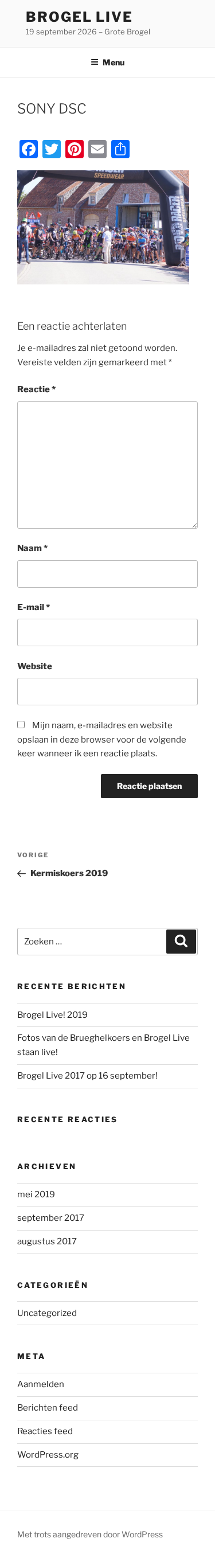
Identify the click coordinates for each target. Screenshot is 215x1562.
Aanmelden (40, 1384)
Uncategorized (47, 1313)
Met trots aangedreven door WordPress (90, 1534)
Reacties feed (45, 1431)
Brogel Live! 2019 (52, 1015)
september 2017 (50, 1218)
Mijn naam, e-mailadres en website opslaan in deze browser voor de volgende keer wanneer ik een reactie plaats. (101, 739)
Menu (113, 62)
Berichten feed (47, 1408)
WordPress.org (48, 1455)
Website (34, 666)
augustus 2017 (47, 1241)
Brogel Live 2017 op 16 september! (87, 1076)
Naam (32, 548)
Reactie (36, 389)
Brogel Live (79, 17)
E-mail (33, 607)
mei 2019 (36, 1194)
